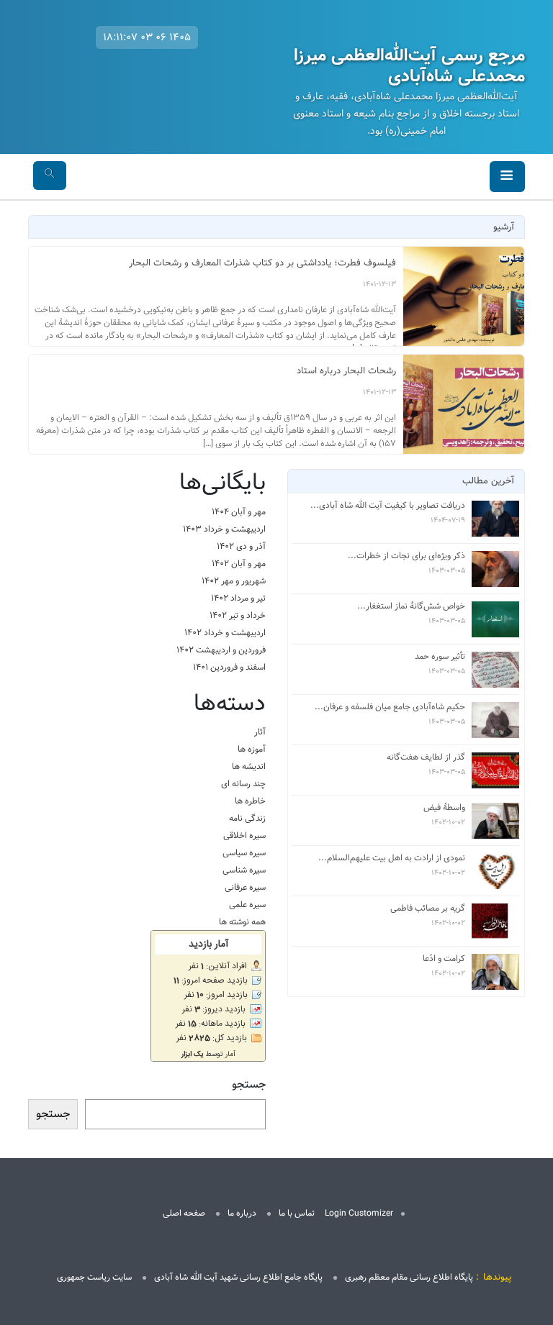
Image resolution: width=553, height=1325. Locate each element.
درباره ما (242, 1213)
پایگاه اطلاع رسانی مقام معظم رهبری (409, 1277)
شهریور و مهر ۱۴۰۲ (234, 581)
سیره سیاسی (244, 853)
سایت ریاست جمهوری (94, 1277)
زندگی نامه (247, 818)
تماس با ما (297, 1213)
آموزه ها (252, 749)
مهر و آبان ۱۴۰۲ (239, 563)
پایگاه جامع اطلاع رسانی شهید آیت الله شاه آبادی (238, 1277)
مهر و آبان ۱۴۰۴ (239, 512)
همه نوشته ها (242, 922)
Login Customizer (359, 1213)
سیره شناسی (244, 870)
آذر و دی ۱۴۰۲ (241, 546)
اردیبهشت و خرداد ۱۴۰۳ (224, 529)
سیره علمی (247, 904)
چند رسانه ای (243, 784)
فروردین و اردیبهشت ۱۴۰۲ (221, 650)
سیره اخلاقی (244, 835)
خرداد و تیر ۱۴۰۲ (238, 615)
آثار (260, 732)
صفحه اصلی (184, 1213)
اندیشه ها (249, 766)
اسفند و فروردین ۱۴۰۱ (229, 667)
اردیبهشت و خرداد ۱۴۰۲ (225, 632)
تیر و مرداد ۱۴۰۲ (238, 598)
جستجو (249, 1084)
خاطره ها (250, 801)
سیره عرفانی (245, 887)
